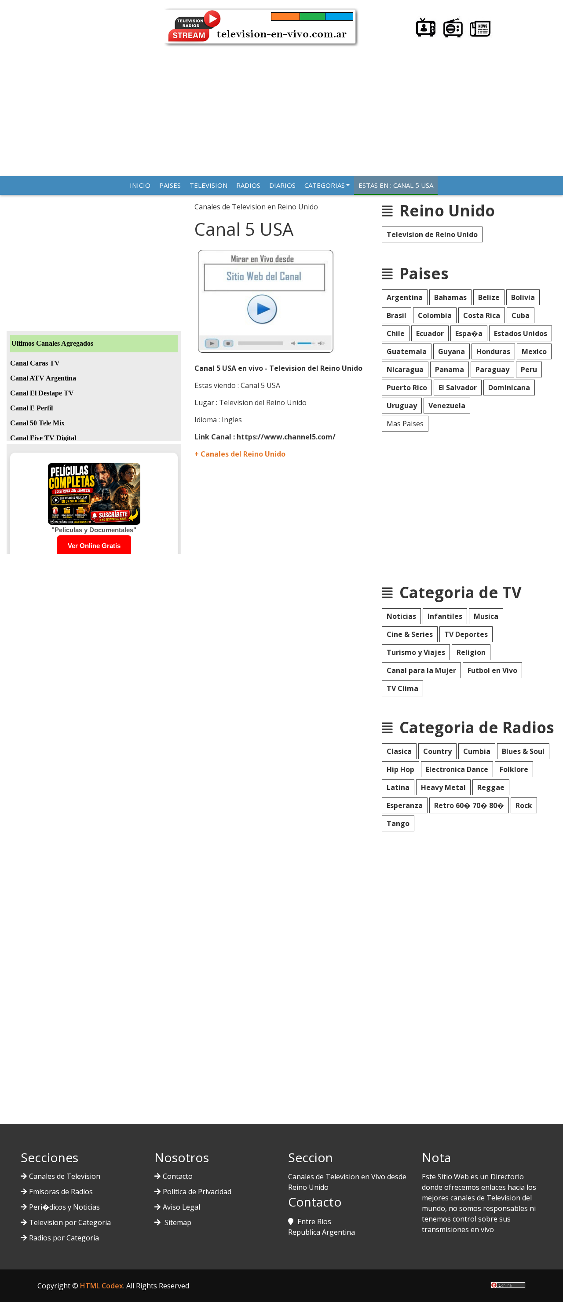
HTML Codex (101, 1286)
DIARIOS (282, 185)
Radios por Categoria (64, 1238)
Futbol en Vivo (492, 670)
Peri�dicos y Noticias (64, 1207)
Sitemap (177, 1222)
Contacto (178, 1176)
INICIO (140, 185)
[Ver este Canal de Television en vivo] (267, 300)
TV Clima (402, 688)
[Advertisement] (281, 107)
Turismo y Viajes (416, 652)
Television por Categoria (70, 1222)
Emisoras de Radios (61, 1191)
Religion (471, 652)
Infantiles (445, 616)
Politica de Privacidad (197, 1191)
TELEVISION (208, 185)
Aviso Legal (181, 1207)
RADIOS (248, 185)
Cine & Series (410, 634)
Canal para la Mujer (421, 670)
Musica (486, 616)
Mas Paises (405, 423)
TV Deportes (466, 634)
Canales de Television (64, 1176)
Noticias (401, 616)
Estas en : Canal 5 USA (395, 185)
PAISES (170, 185)
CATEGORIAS (324, 185)
